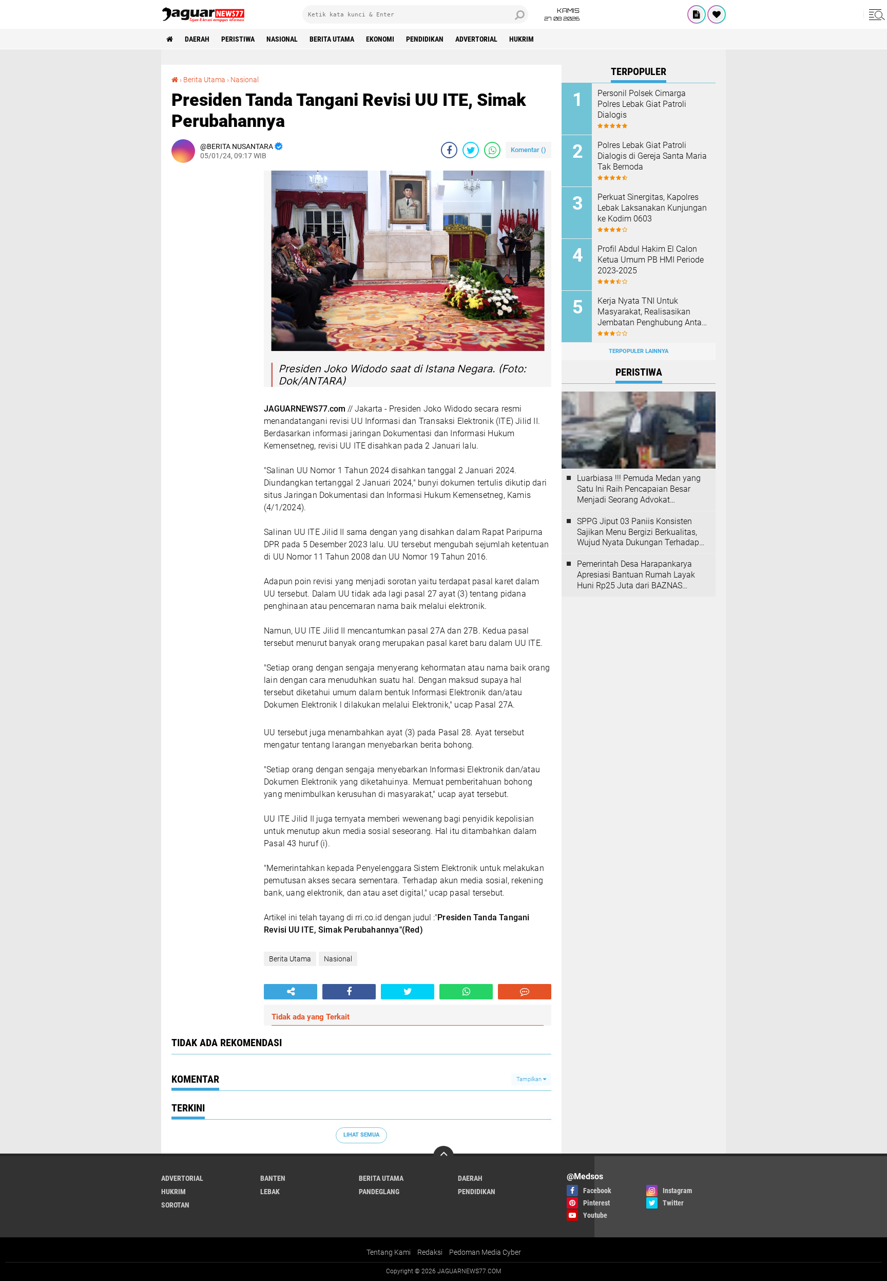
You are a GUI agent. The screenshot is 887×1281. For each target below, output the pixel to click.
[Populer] (716, 14)
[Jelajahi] (875, 14)
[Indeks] (696, 14)
